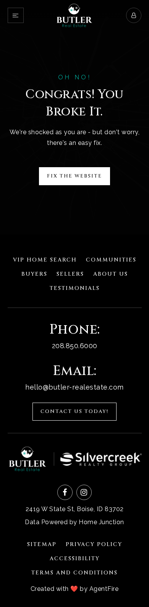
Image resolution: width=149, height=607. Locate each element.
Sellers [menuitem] (70, 274)
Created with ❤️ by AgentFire (75, 588)
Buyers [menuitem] (34, 274)
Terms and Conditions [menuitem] (74, 572)
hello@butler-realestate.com (74, 387)
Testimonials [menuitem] (75, 288)
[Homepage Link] (74, 14)
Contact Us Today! (74, 411)
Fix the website (74, 176)
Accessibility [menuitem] (75, 558)
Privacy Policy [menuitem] (94, 544)
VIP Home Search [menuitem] (45, 259)
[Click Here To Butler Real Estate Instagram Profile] (84, 492)
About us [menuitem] (110, 274)
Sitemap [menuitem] (42, 544)
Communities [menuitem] (111, 259)
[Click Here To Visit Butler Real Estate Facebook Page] (65, 492)
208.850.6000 (74, 346)
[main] (74, 117)
